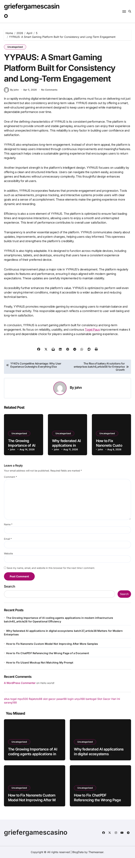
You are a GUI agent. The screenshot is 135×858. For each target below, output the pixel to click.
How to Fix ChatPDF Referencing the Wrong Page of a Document (47, 653)
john (78, 387)
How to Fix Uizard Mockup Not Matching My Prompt (39, 662)
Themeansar (95, 852)
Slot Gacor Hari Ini (108, 699)
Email (8, 538)
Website (8, 553)
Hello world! (47, 683)
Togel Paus (92, 329)
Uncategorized (15, 47)
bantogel (91, 699)
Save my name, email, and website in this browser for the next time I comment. (51, 568)
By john (14, 89)
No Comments (49, 89)
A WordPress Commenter (20, 683)
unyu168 (79, 699)
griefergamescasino (35, 832)
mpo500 (22, 699)
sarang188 (10, 702)
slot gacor (49, 699)
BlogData (78, 852)
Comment (10, 476)
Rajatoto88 (35, 699)
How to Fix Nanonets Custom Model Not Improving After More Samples (52, 643)
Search (9, 586)
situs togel (10, 699)
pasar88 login (65, 699)
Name (8, 524)
